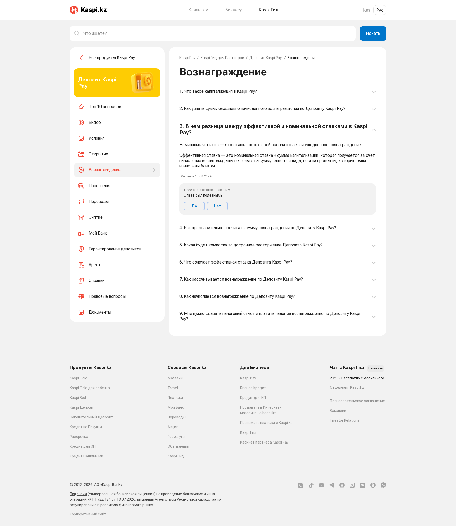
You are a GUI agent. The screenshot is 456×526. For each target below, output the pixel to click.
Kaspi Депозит (82, 407)
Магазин (175, 378)
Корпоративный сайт (88, 514)
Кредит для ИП (83, 446)
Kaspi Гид (176, 456)
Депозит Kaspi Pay (265, 58)
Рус (379, 10)
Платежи (175, 398)
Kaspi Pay (187, 58)
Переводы (177, 417)
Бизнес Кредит (253, 388)
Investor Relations (345, 420)
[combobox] (217, 33)
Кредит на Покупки (86, 427)
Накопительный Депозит (91, 417)
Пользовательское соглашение (357, 401)
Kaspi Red (78, 398)
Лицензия (78, 494)
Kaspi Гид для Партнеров (222, 58)
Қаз (366, 10)
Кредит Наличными (86, 456)
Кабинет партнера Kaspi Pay (264, 442)
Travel (173, 388)
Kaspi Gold (78, 378)
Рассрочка (79, 437)
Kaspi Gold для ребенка (90, 388)
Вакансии (338, 410)
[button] (277, 169)
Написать (375, 368)
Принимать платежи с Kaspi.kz (266, 423)
